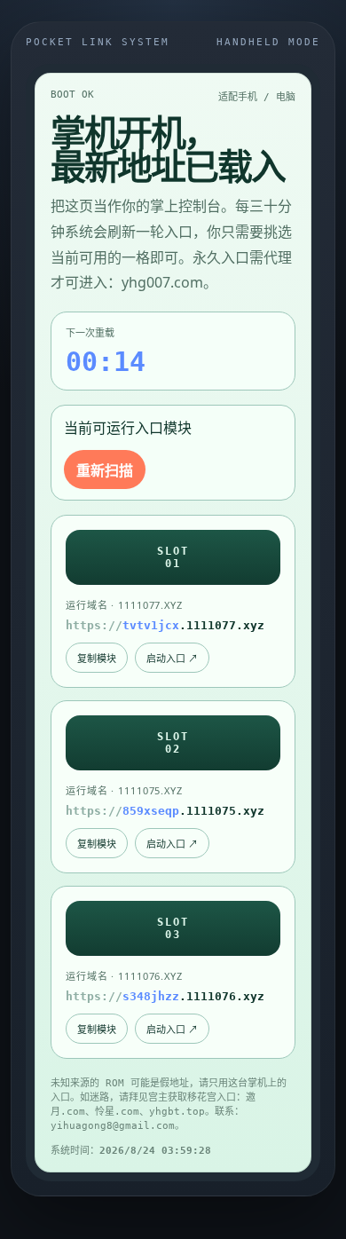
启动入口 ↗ (172, 658)
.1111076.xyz (165, 996)
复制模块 (96, 658)
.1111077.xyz (165, 625)
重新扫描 (104, 470)
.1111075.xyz (165, 810)
